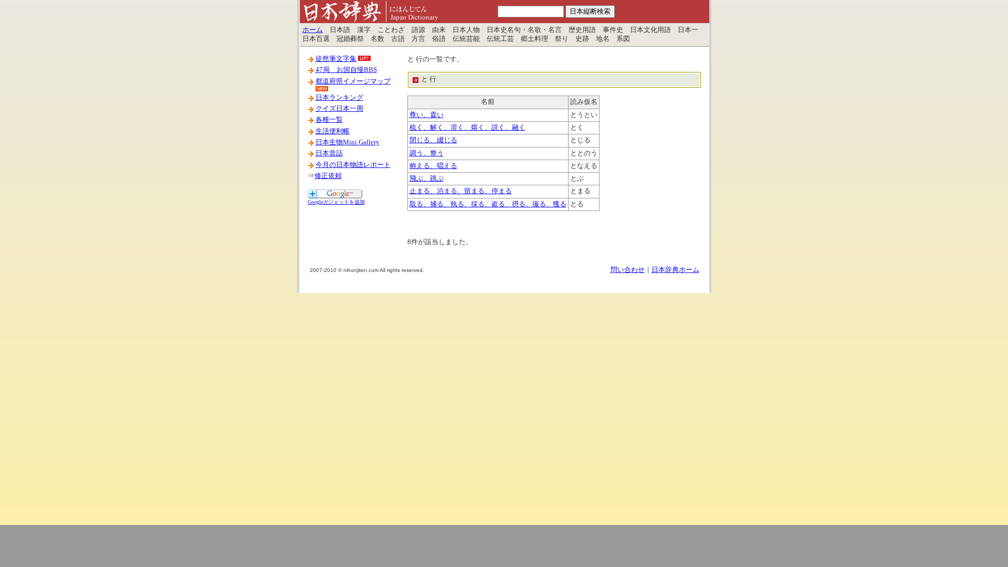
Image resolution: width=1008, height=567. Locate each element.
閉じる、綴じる (433, 140)
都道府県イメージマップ (353, 81)
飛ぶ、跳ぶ (427, 178)
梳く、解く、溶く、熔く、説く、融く (468, 127)
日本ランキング (339, 97)
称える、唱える (433, 166)
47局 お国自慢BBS (346, 70)
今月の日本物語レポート (353, 165)
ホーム (312, 30)
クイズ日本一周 (339, 108)
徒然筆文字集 (336, 58)
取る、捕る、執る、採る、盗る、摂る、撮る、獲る (488, 204)
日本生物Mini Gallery (348, 142)
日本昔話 (329, 153)
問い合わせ (628, 270)
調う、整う (427, 153)
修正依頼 (328, 176)
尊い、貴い (427, 115)
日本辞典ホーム (675, 270)
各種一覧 (329, 119)
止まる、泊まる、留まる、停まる (461, 191)
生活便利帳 (333, 131)
